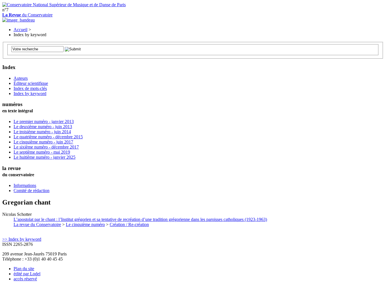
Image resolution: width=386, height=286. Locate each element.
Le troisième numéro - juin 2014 (42, 131)
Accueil (20, 29)
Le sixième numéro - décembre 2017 (46, 147)
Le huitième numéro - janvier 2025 (44, 157)
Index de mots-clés (30, 88)
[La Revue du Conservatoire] (18, 20)
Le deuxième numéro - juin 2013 (43, 126)
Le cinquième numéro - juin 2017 (43, 141)
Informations (25, 185)
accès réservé (25, 278)
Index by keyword (30, 93)
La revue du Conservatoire (37, 224)
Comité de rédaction (31, 190)
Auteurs (21, 78)
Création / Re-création (129, 224)
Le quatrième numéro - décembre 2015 (48, 136)
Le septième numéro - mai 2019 (42, 152)
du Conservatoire (27, 14)
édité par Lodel (27, 273)
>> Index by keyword (21, 239)
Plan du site (24, 268)
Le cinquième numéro (85, 224)
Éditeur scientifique (31, 83)
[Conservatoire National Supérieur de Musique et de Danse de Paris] (64, 4)
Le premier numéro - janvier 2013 (44, 121)
